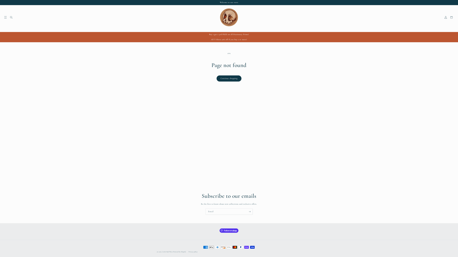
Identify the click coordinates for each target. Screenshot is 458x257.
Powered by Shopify (179, 252)
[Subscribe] (249, 212)
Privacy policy (193, 252)
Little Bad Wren (167, 252)
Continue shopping (229, 78)
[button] (5, 17)
